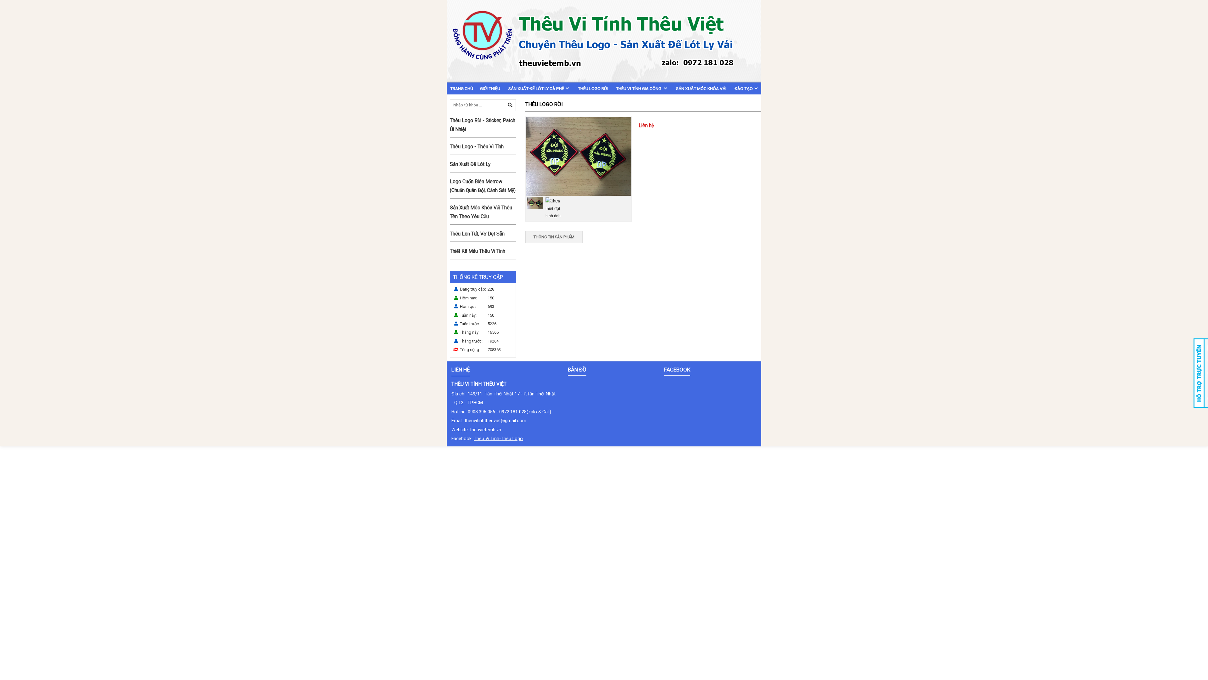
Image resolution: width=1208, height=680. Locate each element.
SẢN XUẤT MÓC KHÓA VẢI (701, 88)
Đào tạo (744, 88)
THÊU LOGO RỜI (593, 88)
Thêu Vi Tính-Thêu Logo (498, 438)
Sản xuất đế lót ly (470, 164)
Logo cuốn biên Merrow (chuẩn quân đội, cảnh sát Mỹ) (483, 186)
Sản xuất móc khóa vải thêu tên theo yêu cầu (481, 212)
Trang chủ (461, 88)
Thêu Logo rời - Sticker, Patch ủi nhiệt (482, 125)
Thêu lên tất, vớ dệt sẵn (477, 234)
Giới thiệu (490, 88)
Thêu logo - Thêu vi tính (477, 147)
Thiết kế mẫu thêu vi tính (477, 251)
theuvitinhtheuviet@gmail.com (495, 420)
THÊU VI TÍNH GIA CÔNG (639, 88)
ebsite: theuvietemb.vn (478, 429)
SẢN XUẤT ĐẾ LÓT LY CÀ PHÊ (536, 88)
